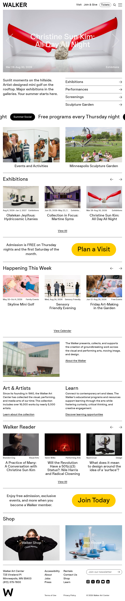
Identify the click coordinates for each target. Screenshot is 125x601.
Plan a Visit (93, 249)
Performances (76, 89)
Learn (66, 582)
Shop (66, 578)
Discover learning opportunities (84, 414)
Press (48, 582)
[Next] (120, 179)
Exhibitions (74, 82)
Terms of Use (50, 595)
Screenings (74, 97)
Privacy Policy (69, 595)
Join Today (94, 500)
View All (62, 231)
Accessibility (52, 571)
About (48, 575)
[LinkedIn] (108, 582)
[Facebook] (98, 582)
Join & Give (90, 5)
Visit (79, 5)
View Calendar (62, 331)
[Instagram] (88, 582)
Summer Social (113, 117)
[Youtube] (103, 582)
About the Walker (75, 360)
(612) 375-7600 (12, 582)
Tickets (105, 5)
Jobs (47, 578)
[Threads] (93, 582)
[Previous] (111, 179)
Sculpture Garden (79, 104)
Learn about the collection (18, 414)
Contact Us (70, 575)
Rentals (68, 571)
